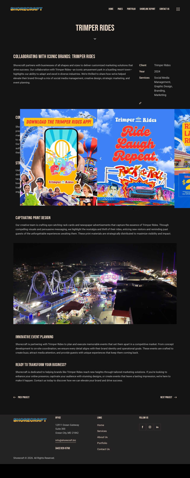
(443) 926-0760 (62, 448)
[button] (100, 158)
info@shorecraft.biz (65, 440)
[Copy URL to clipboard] (140, 103)
